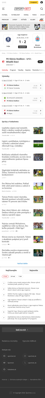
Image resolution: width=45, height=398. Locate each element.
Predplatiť (33, 2)
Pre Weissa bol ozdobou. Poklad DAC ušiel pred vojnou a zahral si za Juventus (16, 185)
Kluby (3, 53)
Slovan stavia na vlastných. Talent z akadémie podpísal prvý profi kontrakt (16, 239)
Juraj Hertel (5, 231)
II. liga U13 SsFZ (7, 80)
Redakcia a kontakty (10, 341)
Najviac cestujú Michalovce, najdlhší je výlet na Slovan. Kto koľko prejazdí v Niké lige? (15, 226)
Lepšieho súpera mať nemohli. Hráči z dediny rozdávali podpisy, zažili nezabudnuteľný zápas (16, 130)
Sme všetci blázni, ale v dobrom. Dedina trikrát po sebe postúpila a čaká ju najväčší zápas (16, 212)
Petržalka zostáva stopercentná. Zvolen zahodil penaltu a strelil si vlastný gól (16, 252)
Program (13, 70)
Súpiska (28, 70)
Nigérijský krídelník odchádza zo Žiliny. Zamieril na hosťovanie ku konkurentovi (16, 172)
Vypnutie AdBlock (29, 341)
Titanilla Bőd (5, 135)
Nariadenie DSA (35, 380)
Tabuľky (20, 70)
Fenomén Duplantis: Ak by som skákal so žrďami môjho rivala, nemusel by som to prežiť (19, 26)
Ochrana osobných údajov (18, 380)
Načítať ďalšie (22, 263)
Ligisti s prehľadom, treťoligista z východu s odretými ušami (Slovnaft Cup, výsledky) (16, 143)
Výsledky (5, 70)
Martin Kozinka (6, 191)
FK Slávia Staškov (12, 53)
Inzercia (4, 380)
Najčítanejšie (11, 270)
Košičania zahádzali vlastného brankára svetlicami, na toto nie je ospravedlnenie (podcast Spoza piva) (16, 158)
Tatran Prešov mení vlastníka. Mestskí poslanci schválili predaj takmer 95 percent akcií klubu (16, 199)
